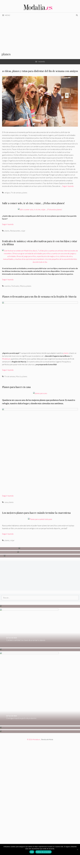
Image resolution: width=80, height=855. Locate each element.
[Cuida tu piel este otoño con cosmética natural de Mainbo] (40, 552)
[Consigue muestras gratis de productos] (29, 724)
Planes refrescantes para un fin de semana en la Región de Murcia (39, 296)
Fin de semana (16, 193)
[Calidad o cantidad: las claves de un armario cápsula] (29, 646)
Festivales (15, 286)
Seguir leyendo (68, 186)
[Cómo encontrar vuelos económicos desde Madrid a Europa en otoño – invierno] (31, 606)
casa (6, 502)
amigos (7, 193)
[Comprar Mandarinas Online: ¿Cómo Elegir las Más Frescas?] (24, 728)
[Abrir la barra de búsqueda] (77, 15)
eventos (7, 286)
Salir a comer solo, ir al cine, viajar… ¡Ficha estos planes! (33, 203)
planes (24, 193)
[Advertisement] (40, 33)
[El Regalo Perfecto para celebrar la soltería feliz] (24, 731)
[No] (77, 849)
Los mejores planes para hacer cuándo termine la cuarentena (36, 512)
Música (23, 286)
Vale (31, 852)
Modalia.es (6, 359)
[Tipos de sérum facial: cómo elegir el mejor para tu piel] (40, 548)
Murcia (18, 376)
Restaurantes (15, 231)
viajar (23, 231)
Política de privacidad (43, 852)
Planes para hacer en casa (16, 387)
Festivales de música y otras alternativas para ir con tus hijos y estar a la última (39, 242)
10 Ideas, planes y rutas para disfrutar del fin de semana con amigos (40, 71)
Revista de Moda (47, 739)
